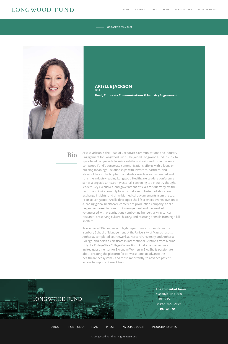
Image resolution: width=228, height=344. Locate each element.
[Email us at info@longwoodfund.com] (162, 309)
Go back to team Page (119, 27)
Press (166, 9)
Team (154, 9)
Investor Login (183, 9)
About (125, 9)
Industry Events (207, 9)
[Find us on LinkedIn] (167, 309)
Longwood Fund (57, 298)
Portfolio (140, 9)
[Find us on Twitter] (173, 309)
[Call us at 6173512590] (156, 309)
